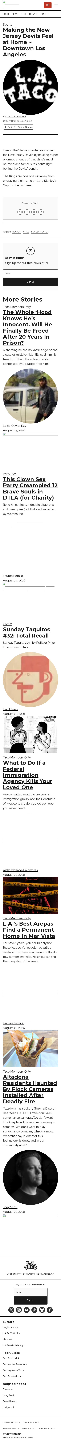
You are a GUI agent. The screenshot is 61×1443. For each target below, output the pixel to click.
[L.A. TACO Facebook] (50, 1310)
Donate (33, 14)
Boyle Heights (9, 1401)
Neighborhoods (10, 1327)
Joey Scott (10, 1207)
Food (6, 14)
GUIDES (44, 14)
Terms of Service (11, 1428)
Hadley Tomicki (13, 1023)
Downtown (8, 1389)
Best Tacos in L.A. (11, 1358)
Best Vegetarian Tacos (13, 1370)
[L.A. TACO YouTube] (27, 1310)
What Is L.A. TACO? (46, 1428)
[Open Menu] (56, 5)
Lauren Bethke (13, 576)
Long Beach (9, 1395)
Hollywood (8, 1407)
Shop (23, 14)
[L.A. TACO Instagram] (19, 1310)
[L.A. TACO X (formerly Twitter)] (11, 1310)
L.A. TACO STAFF (16, 116)
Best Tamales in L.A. (12, 1376)
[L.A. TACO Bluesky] (42, 1310)
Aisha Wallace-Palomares (20, 870)
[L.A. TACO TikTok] (34, 1310)
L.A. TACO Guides (11, 1333)
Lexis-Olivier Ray (14, 426)
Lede (30, 1437)
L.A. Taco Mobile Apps (14, 1345)
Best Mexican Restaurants (15, 1364)
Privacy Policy (29, 1428)
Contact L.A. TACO (31, 1422)
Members (7, 1339)
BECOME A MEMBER (11, 1422)
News (15, 14)
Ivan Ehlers (10, 709)
